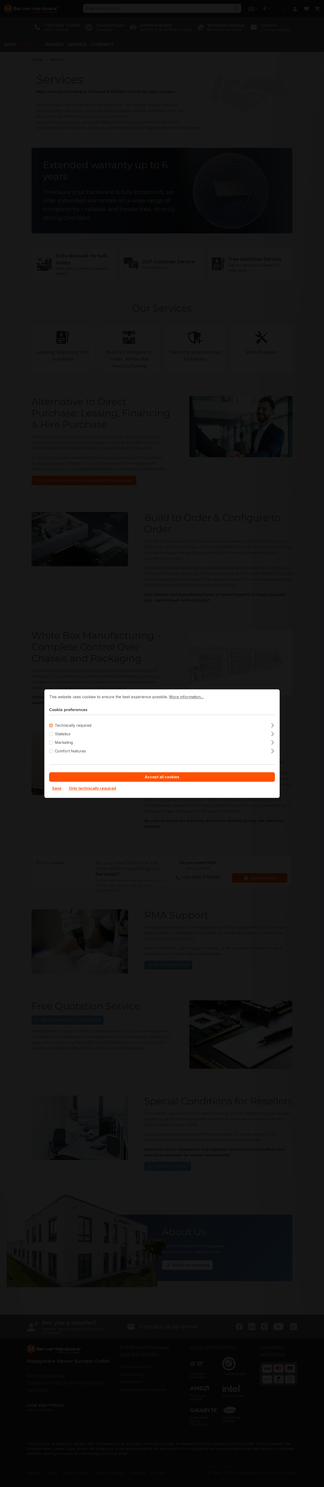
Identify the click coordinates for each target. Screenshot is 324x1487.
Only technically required (92, 788)
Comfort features (70, 751)
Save (56, 788)
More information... (186, 696)
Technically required (73, 725)
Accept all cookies (162, 777)
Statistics (62, 733)
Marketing (64, 742)
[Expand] (272, 724)
